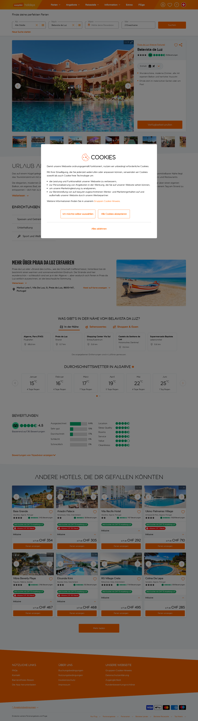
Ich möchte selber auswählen (78, 214)
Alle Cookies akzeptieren (114, 214)
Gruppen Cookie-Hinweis (107, 201)
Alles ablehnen (99, 228)
